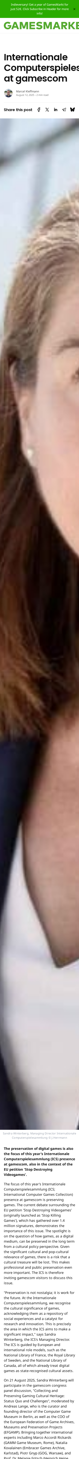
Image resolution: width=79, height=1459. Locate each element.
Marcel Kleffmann (27, 91)
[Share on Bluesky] (72, 110)
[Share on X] (47, 109)
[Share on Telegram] (64, 109)
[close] (74, 9)
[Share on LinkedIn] (55, 109)
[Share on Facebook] (38, 109)
